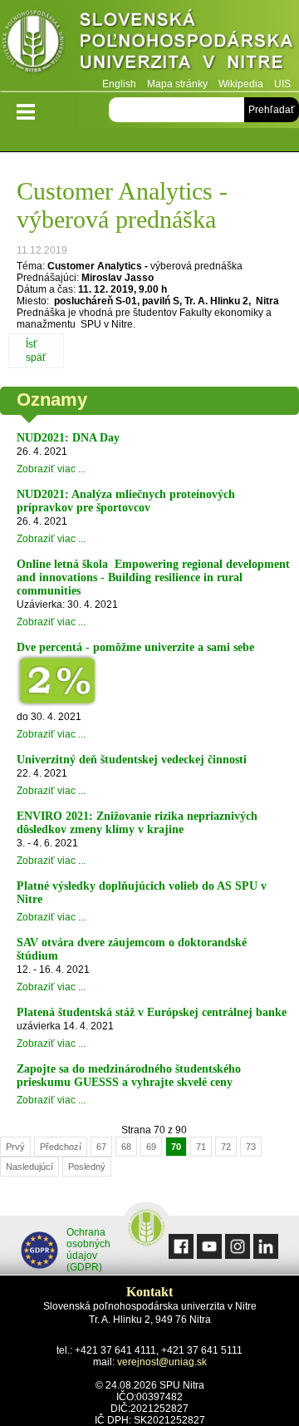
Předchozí (60, 1147)
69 (151, 1147)
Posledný (86, 1167)
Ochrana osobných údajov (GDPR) (88, 1249)
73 (251, 1147)
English (119, 84)
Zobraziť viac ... (51, 469)
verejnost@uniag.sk (162, 1362)
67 (101, 1147)
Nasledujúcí (29, 1167)
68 (126, 1147)
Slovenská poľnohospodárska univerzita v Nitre (149, 45)
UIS (282, 84)
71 (201, 1147)
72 (226, 1147)
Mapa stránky (177, 84)
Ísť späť (36, 350)
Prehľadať (271, 110)
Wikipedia (240, 84)
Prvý (15, 1147)
